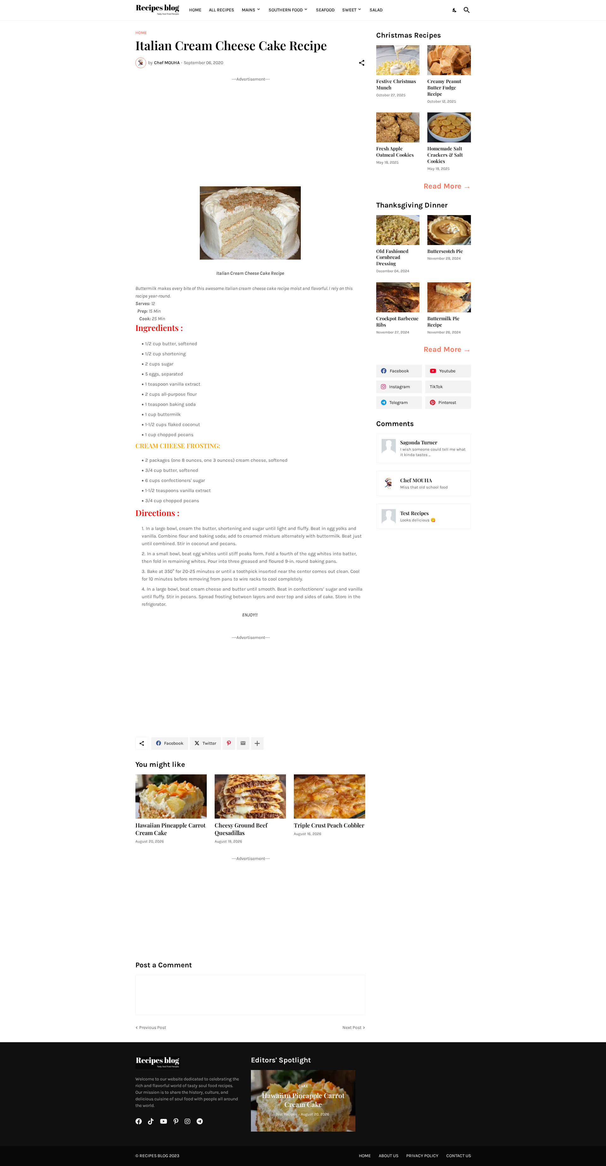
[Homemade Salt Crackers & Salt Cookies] (449, 127)
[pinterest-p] (176, 1121)
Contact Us (458, 1155)
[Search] (465, 10)
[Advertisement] (250, 126)
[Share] (361, 62)
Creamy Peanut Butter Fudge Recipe (444, 87)
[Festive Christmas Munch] (398, 60)
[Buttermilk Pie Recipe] (449, 297)
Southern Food (286, 10)
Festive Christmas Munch (396, 84)
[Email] (243, 743)
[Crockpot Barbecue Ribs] (398, 297)
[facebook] (138, 1121)
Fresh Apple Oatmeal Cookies (395, 152)
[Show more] (257, 743)
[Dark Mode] (454, 10)
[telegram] (200, 1121)
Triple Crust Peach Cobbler (329, 825)
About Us (388, 1155)
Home (195, 10)
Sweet (349, 10)
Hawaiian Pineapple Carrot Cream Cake (170, 829)
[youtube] (163, 1121)
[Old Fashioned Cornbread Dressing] (398, 230)
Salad (376, 10)
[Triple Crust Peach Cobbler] (329, 796)
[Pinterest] (229, 743)
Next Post (351, 1027)
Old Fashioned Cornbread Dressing (392, 257)
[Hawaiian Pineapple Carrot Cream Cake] (171, 796)
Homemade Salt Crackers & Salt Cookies (445, 155)
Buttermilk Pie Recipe (443, 322)
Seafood (325, 10)
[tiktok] (151, 1121)
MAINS (248, 10)
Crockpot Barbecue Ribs (397, 322)
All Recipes (221, 10)
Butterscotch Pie (445, 251)
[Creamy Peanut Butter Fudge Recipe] (449, 60)
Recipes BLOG (154, 1155)
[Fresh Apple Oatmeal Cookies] (398, 127)
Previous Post (152, 1027)
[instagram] (187, 1121)
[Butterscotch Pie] (449, 230)
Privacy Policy (422, 1155)
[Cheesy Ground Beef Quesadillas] (250, 796)
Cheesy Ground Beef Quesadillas (241, 829)
